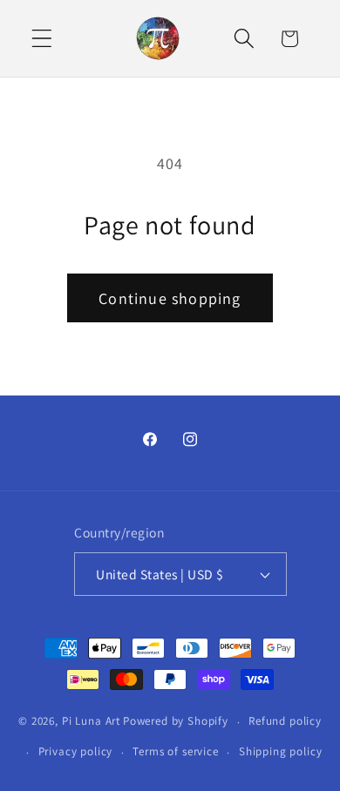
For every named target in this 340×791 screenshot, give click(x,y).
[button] (42, 39)
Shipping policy (281, 751)
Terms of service (175, 751)
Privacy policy (75, 751)
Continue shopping (170, 298)
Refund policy (285, 720)
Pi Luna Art (91, 721)
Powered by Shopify (175, 721)
